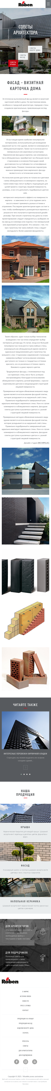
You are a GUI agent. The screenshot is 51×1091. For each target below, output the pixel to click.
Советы (25, 1046)
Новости (25, 1001)
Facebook (16, 1061)
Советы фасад (23, 56)
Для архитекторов (25, 1050)
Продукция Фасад (25, 1023)
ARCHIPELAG (43, 443)
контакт (26, 1010)
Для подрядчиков (25, 1055)
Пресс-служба (25, 1005)
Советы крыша (13, 63)
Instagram (25, 1061)
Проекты (25, 1041)
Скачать (25, 1033)
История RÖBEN (25, 996)
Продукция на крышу (25, 1018)
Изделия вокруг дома (25, 1028)
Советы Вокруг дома (35, 49)
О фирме (25, 991)
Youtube (34, 1061)
